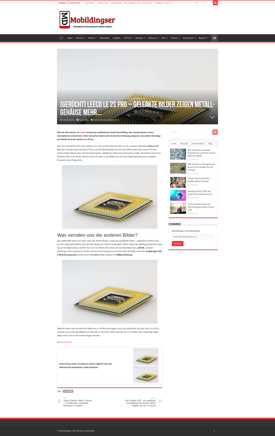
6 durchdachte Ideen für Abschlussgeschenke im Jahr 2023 (201, 207)
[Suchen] (215, 2)
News (69, 38)
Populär (184, 143)
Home (61, 37)
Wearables (104, 38)
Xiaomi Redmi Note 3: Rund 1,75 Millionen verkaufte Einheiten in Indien (77, 402)
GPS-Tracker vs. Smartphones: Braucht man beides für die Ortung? (201, 167)
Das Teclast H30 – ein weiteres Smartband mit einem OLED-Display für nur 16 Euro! (140, 402)
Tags (210, 143)
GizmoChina (66, 342)
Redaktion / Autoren (163, 3)
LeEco (83, 132)
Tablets (91, 38)
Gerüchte (73, 98)
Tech (164, 38)
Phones (79, 38)
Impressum (90, 3)
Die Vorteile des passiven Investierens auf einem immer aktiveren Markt (201, 153)
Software (152, 38)
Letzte (173, 143)
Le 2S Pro (68, 391)
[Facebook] (197, 3)
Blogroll (202, 38)
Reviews (139, 38)
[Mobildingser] (87, 19)
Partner (174, 38)
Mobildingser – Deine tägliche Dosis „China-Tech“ (131, 3)
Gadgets (116, 38)
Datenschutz (103, 3)
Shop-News (188, 38)
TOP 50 (127, 38)
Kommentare (198, 143)
